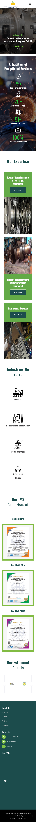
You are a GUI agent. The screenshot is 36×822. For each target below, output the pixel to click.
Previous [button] (6, 215)
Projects (4, 721)
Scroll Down (18, 46)
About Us (5, 712)
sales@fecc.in (11, 742)
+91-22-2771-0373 (14, 737)
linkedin (9, 746)
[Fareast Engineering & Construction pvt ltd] (12, 4)
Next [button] (29, 215)
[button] (4, 684)
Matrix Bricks (22, 818)
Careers (4, 717)
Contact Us (5, 725)
